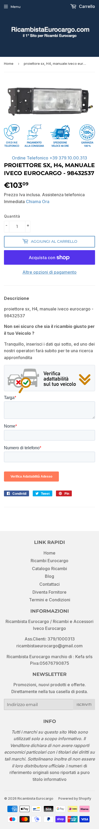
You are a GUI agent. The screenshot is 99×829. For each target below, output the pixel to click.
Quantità (12, 216)
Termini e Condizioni (49, 599)
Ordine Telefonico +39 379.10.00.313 (49, 158)
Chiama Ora (37, 201)
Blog (49, 576)
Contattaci (49, 584)
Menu (16, 6)
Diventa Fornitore (49, 592)
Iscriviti (84, 705)
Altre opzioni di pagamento (49, 272)
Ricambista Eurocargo (35, 798)
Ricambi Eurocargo (49, 560)
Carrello (86, 6)
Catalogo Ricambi (49, 568)
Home (8, 63)
